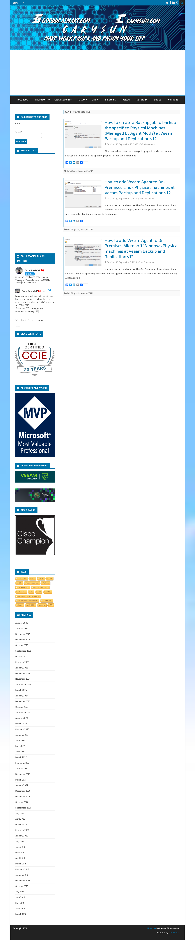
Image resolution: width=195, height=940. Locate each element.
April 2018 (20, 908)
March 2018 (21, 914)
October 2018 (21, 886)
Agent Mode (47, 600)
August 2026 (21, 622)
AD (31, 592)
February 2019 (22, 869)
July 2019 (19, 841)
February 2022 (22, 763)
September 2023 (23, 712)
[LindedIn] (173, 3)
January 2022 (21, 768)
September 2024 (23, 684)
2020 (19, 583)
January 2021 (21, 785)
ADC (39, 592)
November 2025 (22, 639)
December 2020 (22, 790)
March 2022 (21, 757)
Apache (42, 605)
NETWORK (141, 99)
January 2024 (21, 695)
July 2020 (19, 813)
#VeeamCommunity (24, 311)
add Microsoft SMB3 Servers (27, 600)
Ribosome (151, 928)
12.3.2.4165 (22, 578)
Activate (46, 583)
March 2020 (21, 824)
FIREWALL (110, 99)
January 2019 (21, 875)
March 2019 (21, 863)
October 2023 (21, 707)
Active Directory (23, 587)
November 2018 (22, 880)
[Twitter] (167, 3)
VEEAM (126, 99)
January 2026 (21, 628)
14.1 (32, 578)
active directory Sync (40, 587)
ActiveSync (21, 592)
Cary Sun (111, 144)
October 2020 (21, 802)
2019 (50, 578)
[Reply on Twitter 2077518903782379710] (17, 320)
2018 (41, 578)
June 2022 (20, 740)
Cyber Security (63, 99)
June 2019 (20, 847)
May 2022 (20, 746)
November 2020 (22, 796)
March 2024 (21, 690)
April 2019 (20, 858)
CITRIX (95, 99)
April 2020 (20, 818)
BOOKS (157, 99)
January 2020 (21, 835)
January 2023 (21, 735)
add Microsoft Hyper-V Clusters (28, 596)
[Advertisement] (97, 72)
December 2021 (22, 774)
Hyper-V (81, 171)
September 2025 (23, 650)
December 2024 (23, 673)
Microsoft (41, 99)
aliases (20, 605)
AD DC (48, 592)
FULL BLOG (22, 99)
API (51, 605)
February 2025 (22, 662)
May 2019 (20, 852)
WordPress (173, 932)
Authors (173, 99)
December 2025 (22, 634)
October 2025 (21, 645)
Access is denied (32, 583)
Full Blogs (72, 171)
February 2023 (22, 729)
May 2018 (20, 903)
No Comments (149, 144)
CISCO (81, 99)
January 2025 (21, 667)
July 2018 (19, 891)
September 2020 (23, 807)
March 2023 (21, 723)
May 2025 (20, 656)
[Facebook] (170, 3)
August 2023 (21, 718)
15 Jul (45, 291)
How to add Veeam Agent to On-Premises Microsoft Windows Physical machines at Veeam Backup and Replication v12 (142, 248)
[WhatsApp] (177, 3)
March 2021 (21, 779)
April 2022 (20, 751)
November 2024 (23, 678)
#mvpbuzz (20, 308)
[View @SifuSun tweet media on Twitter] (37, 311)
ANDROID (30, 605)
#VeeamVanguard (34, 308)
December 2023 (22, 701)
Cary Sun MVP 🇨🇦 (31, 290)
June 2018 (20, 897)
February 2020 (22, 830)
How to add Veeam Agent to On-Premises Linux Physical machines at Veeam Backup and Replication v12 (140, 187)
